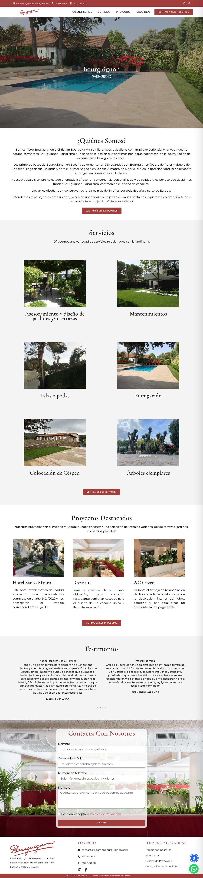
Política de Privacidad (105, 814)
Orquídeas (143, 11)
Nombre (64, 744)
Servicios (104, 11)
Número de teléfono (72, 773)
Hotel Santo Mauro (32, 582)
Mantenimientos (148, 313)
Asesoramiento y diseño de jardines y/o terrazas (55, 316)
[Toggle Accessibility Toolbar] (194, 858)
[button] (13, 679)
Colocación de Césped (55, 472)
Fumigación (148, 395)
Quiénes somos (82, 11)
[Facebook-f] (189, 3)
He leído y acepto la (91, 814)
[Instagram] (184, 3)
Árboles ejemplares (148, 472)
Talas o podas (55, 395)
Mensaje (64, 787)
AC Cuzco (144, 582)
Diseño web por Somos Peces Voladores (111, 876)
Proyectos (123, 11)
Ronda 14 (82, 583)
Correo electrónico (71, 758)
